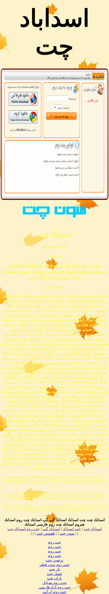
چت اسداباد (72, 529)
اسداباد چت (93, 529)
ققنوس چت (46, 533)
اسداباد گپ (51, 529)
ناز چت (54, 569)
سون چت (54, 256)
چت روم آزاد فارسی (55, 587)
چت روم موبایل (54, 583)
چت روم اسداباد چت (23, 529)
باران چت (54, 578)
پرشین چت (54, 560)
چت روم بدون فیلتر (54, 565)
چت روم (54, 542)
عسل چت (54, 574)
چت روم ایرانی (54, 592)
